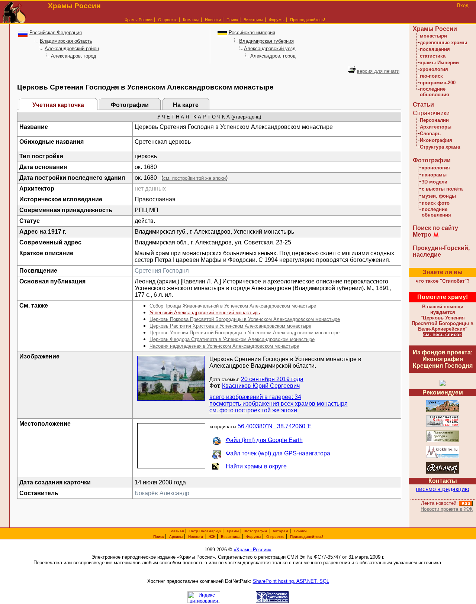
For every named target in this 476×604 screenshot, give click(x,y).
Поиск (232, 19)
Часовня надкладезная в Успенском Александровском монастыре (224, 346)
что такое (443, 281)
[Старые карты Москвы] (442, 472)
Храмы (232, 531)
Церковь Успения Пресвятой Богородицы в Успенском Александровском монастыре (244, 332)
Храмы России (138, 19)
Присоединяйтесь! (307, 19)
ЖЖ (212, 537)
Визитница (253, 19)
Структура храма (440, 147)
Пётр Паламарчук (205, 531)
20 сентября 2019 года (272, 379)
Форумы (276, 19)
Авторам (280, 531)
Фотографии (130, 105)
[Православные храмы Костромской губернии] (442, 425)
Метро (422, 234)
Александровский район (72, 48)
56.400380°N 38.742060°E (275, 426)
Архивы (176, 537)
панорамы (434, 175)
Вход (463, 5)
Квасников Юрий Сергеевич (261, 386)
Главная (177, 531)
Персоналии (434, 120)
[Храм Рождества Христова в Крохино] (442, 457)
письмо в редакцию (442, 489)
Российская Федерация (55, 32)
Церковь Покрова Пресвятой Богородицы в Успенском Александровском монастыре (244, 319)
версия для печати (378, 71)
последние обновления (434, 91)
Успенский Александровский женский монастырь (204, 312)
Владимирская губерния (266, 41)
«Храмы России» (252, 549)
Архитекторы (435, 127)
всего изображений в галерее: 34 (255, 397)
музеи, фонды (439, 196)
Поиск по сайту (435, 228)
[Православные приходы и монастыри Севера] (442, 441)
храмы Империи (439, 62)
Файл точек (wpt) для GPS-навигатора (278, 453)
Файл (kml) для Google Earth (264, 440)
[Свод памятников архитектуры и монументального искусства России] (442, 410)
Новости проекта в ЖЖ (447, 509)
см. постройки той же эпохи (194, 178)
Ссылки (300, 531)
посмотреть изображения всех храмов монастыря (278, 403)
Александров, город (73, 56)
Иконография (436, 140)
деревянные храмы (443, 42)
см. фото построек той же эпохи (253, 410)
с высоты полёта (442, 189)
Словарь (430, 133)
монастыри (433, 36)
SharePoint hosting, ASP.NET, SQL (291, 581)
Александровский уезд (270, 48)
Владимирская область (66, 41)
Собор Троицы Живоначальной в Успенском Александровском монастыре (232, 306)
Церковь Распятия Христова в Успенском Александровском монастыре (230, 326)
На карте (186, 105)
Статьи (423, 104)
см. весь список (442, 334)
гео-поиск (431, 76)
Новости (213, 19)
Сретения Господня (162, 270)
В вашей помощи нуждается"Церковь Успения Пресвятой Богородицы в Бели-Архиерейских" (442, 318)
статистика (433, 56)
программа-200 (438, 82)
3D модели (434, 182)
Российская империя (252, 32)
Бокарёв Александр (162, 493)
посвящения (435, 49)
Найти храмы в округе (256, 466)
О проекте (275, 537)
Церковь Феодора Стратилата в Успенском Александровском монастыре (232, 339)
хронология (434, 69)
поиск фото (436, 203)
